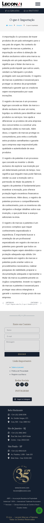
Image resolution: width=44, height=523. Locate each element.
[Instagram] (22, 384)
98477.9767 (32, 11)
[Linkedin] (26, 384)
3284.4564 (13, 11)
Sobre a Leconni (17, 367)
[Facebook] (18, 384)
